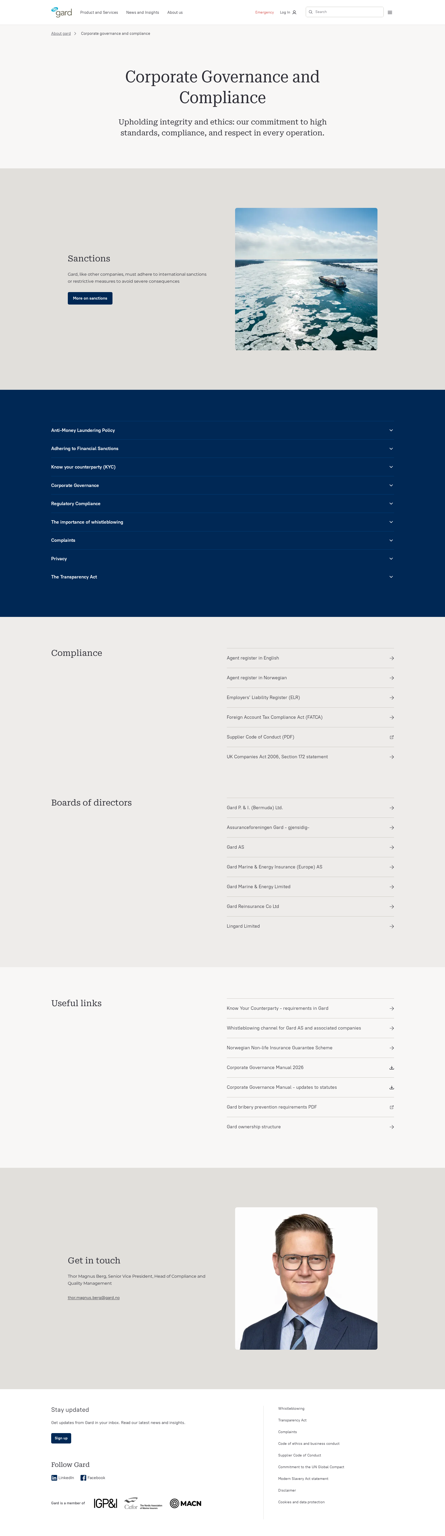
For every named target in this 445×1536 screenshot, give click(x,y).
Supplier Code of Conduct (299, 1455)
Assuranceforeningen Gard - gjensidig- (268, 827)
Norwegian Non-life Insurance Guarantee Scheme (280, 1048)
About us (175, 12)
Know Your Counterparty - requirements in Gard (277, 1008)
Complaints (287, 1432)
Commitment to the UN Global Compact (311, 1467)
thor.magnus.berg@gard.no (94, 1297)
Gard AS (235, 847)
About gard (61, 33)
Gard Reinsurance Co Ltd (253, 906)
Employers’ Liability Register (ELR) (263, 697)
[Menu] (390, 12)
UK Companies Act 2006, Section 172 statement (277, 757)
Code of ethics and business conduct (309, 1443)
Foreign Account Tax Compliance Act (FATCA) (275, 717)
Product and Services (99, 12)
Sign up (61, 1438)
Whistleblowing (291, 1408)
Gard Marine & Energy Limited (258, 886)
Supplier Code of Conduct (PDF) (260, 737)
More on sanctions (90, 298)
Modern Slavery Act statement (303, 1478)
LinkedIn (66, 1477)
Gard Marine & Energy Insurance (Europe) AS (274, 867)
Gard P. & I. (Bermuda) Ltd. (255, 807)
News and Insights (142, 12)
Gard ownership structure (254, 1127)
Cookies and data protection (301, 1502)
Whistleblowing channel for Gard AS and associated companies (294, 1028)
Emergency (264, 12)
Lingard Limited (243, 926)
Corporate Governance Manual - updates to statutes (282, 1087)
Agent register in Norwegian (257, 678)
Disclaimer (287, 1490)
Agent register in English (253, 658)
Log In (285, 12)
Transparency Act (292, 1420)
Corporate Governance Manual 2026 (265, 1067)
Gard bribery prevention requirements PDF (272, 1107)
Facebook (96, 1477)
